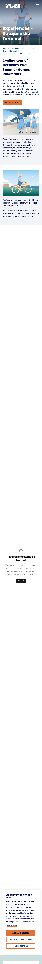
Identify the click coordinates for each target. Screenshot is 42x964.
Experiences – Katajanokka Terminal (16, 54)
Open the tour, (27, 92)
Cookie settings (20, 946)
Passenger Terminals (29, 48)
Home (5, 48)
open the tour (12, 103)
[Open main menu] (37, 5)
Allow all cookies (20, 933)
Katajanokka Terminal (11, 51)
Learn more (12, 925)
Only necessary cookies (21, 939)
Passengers (14, 48)
